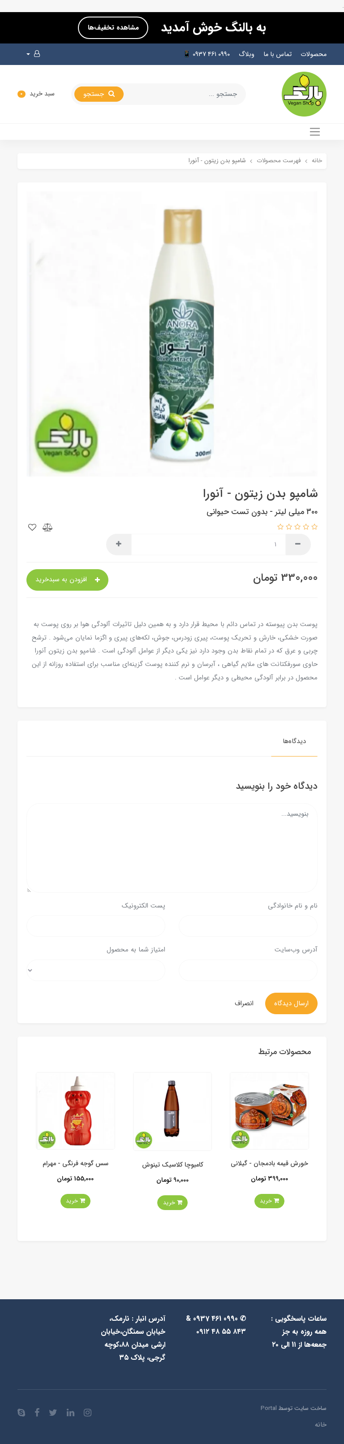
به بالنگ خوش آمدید (211, 28)
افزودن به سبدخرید (62, 579)
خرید (257, 1202)
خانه (321, 1424)
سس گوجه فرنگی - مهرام (163, 1164)
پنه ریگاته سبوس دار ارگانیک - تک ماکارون (66, 1169)
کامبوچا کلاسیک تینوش (260, 1165)
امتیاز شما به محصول (136, 949)
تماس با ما (277, 54)
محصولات (314, 54)
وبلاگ (246, 54)
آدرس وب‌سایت (296, 949)
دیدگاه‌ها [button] (294, 741)
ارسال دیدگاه (291, 1003)
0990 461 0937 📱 (206, 54)
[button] (33, 54)
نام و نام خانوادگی (293, 905)
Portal (269, 1408)
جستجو (94, 94)
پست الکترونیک (143, 905)
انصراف (244, 1003)
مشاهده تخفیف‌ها (113, 27)
